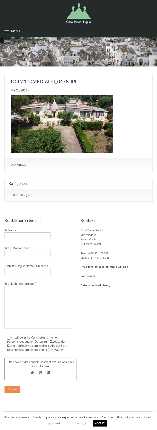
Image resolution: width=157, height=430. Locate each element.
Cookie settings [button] (77, 423)
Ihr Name (10, 230)
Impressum (88, 276)
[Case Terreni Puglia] (78, 14)
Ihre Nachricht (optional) (20, 283)
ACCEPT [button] (99, 423)
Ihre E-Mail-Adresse (17, 248)
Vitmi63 (22, 165)
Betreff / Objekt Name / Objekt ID (26, 266)
